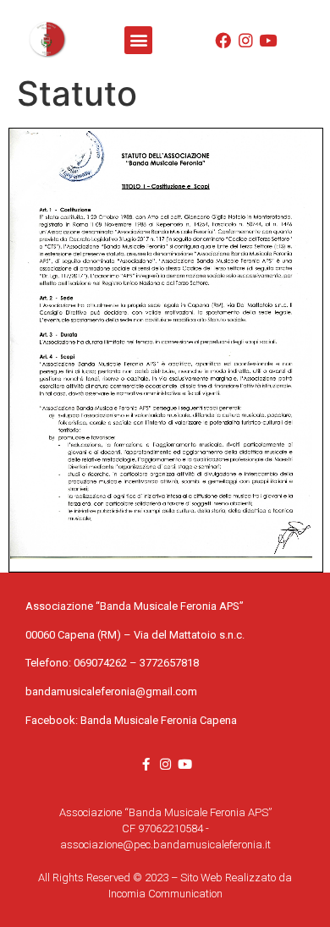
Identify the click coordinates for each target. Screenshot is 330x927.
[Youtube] (268, 40)
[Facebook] (223, 40)
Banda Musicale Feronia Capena (158, 720)
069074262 (100, 662)
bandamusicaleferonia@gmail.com (111, 691)
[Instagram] (245, 40)
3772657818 (169, 662)
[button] (138, 40)
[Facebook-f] (146, 764)
